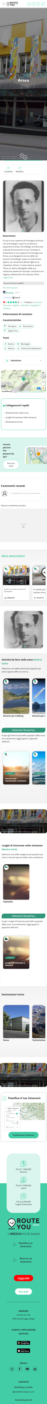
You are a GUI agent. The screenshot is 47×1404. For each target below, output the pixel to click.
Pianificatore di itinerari (23, 1135)
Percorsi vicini (11, 464)
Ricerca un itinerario (26, 1260)
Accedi (23, 1292)
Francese (7, 305)
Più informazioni (10, 287)
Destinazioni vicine (14, 422)
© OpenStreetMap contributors (36, 392)
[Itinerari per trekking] (16, 696)
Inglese (16, 305)
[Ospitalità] (16, 882)
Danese (37, 302)
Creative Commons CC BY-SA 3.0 (21, 831)
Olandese (25, 305)
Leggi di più (8, 277)
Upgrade (24, 1278)
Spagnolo (35, 305)
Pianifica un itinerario (26, 1244)
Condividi (8, 171)
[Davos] (16, 1021)
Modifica (20, 171)
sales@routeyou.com (24, 1391)
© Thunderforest (22, 392)
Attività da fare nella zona (17, 413)
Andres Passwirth (11, 157)
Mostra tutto (9, 849)
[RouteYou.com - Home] (12, 4)
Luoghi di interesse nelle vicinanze (21, 417)
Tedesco (6, 308)
